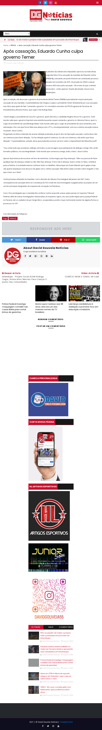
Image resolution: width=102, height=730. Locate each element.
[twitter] (45, 3)
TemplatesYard (66, 722)
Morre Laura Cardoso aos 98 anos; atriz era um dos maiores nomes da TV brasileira (49, 308)
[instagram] (51, 3)
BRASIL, (22, 63)
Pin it (67, 240)
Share (42, 240)
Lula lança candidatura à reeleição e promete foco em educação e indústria (83, 307)
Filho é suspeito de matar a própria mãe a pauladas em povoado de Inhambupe (55, 635)
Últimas (35, 627)
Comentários (66, 627)
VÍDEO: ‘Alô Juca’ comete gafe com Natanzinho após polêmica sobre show (55, 690)
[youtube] (56, 3)
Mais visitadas (51, 627)
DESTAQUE (83, 40)
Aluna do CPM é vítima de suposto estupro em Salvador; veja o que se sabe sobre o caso (55, 676)
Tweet (18, 240)
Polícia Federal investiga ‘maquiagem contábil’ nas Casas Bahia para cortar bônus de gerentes (15, 308)
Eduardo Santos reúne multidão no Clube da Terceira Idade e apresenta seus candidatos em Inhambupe (56, 649)
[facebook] (40, 3)
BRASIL (13, 45)
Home (5, 45)
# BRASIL (13, 218)
